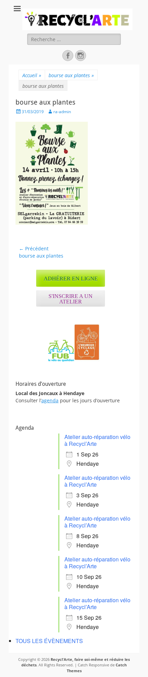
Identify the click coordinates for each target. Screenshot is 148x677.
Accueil (31, 75)
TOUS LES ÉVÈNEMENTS (49, 641)
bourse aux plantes (71, 75)
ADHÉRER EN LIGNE (71, 279)
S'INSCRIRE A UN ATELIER (71, 299)
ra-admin (62, 112)
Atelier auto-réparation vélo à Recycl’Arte (97, 440)
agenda (50, 400)
